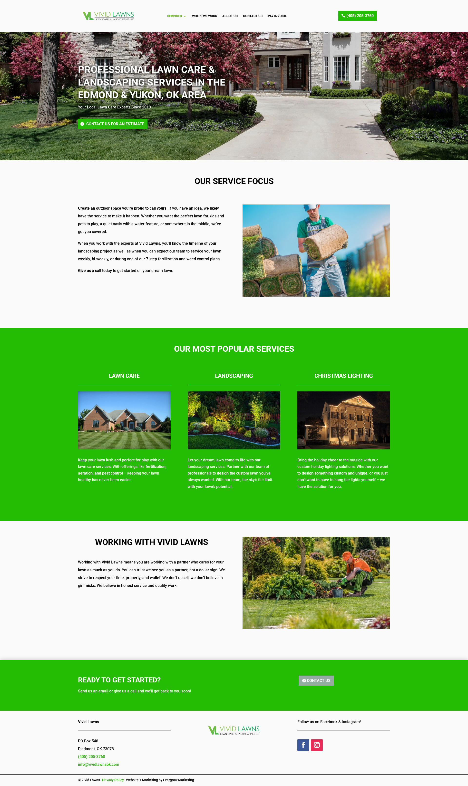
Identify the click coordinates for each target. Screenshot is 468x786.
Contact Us (253, 16)
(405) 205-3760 (360, 15)
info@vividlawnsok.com (98, 764)
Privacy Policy (113, 780)
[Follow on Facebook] (303, 745)
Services (174, 16)
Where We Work (204, 16)
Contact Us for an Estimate (115, 124)
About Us (230, 16)
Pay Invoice (277, 16)
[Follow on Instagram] (317, 745)
